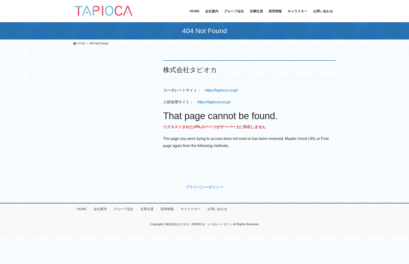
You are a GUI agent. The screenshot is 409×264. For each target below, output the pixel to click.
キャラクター (190, 209)
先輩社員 (147, 209)
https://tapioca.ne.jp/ (214, 102)
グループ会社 (123, 209)
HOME (82, 209)
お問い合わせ (217, 209)
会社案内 (100, 209)
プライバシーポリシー (204, 187)
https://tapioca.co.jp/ (221, 90)
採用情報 (167, 209)
